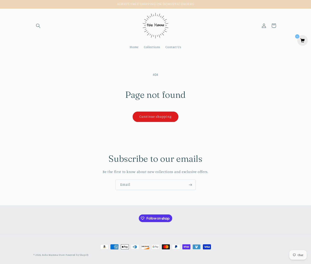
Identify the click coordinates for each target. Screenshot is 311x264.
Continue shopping (155, 117)
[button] (38, 25)
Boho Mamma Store (53, 254)
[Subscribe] (190, 185)
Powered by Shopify (77, 254)
